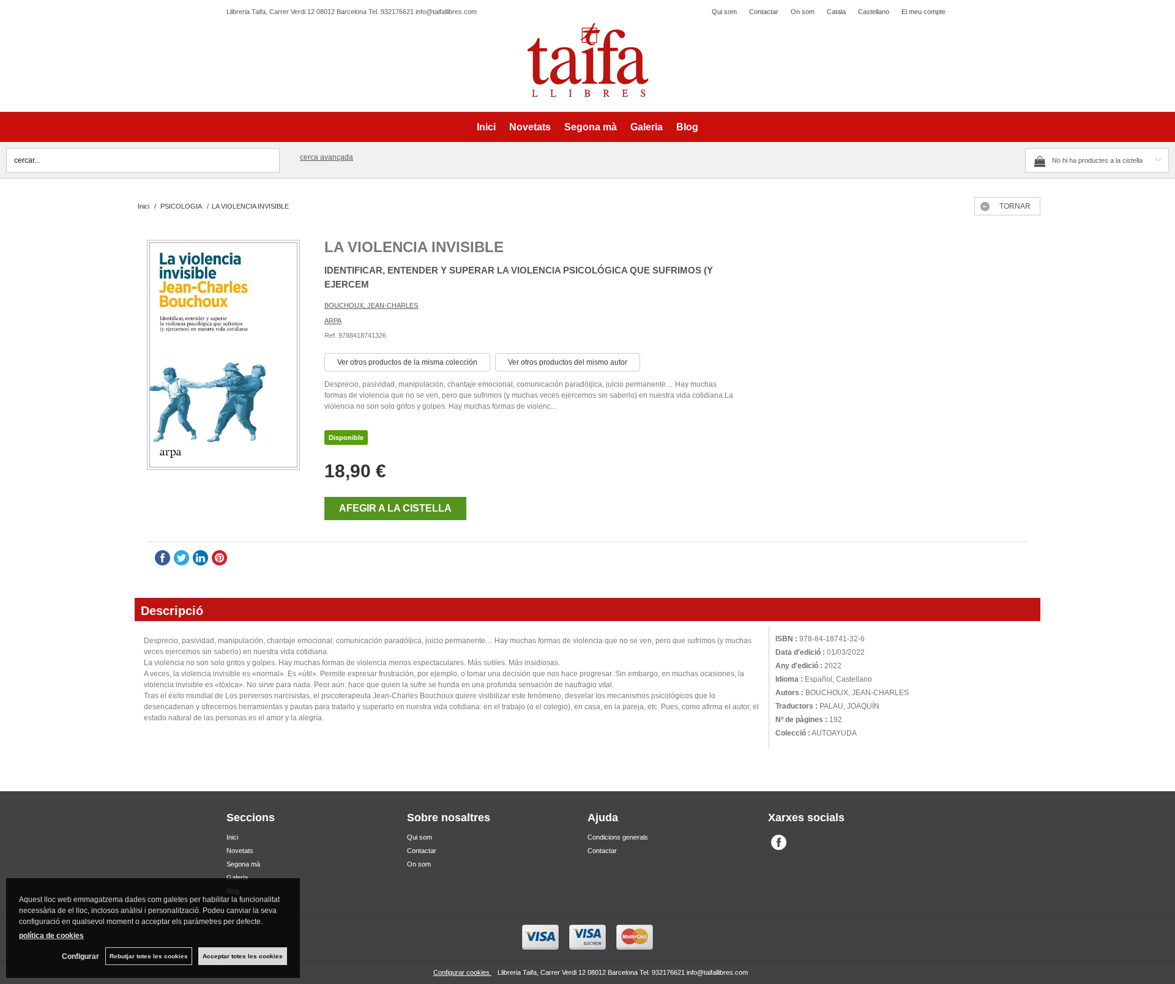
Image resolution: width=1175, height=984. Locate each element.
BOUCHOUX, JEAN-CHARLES (371, 305)
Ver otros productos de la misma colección (407, 362)
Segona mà (590, 127)
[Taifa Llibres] (587, 60)
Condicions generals (618, 837)
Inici (486, 127)
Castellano (873, 11)
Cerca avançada (326, 157)
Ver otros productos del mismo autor (567, 362)
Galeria (646, 127)
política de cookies (51, 935)
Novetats (530, 127)
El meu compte (923, 11)
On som (803, 11)
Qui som (724, 11)
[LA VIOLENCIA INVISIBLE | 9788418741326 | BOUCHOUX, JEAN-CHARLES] (223, 356)
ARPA (332, 320)
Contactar (763, 11)
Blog (687, 127)
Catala (836, 11)
